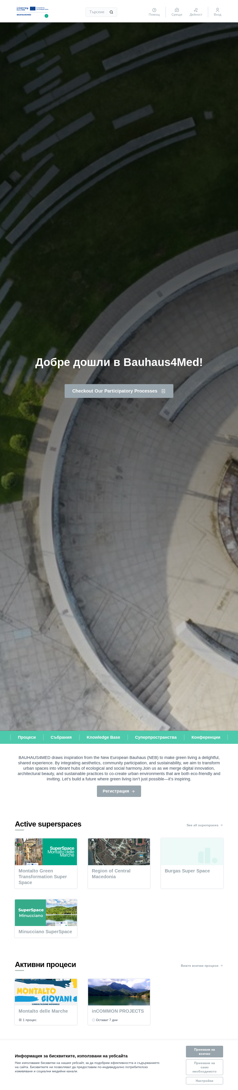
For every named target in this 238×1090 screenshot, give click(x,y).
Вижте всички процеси (199, 965)
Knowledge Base (103, 737)
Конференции (206, 737)
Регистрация (116, 791)
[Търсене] (111, 12)
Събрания (61, 737)
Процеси (27, 737)
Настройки (204, 1081)
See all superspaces (202, 825)
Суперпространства (156, 737)
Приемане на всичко (204, 1052)
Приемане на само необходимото (204, 1067)
